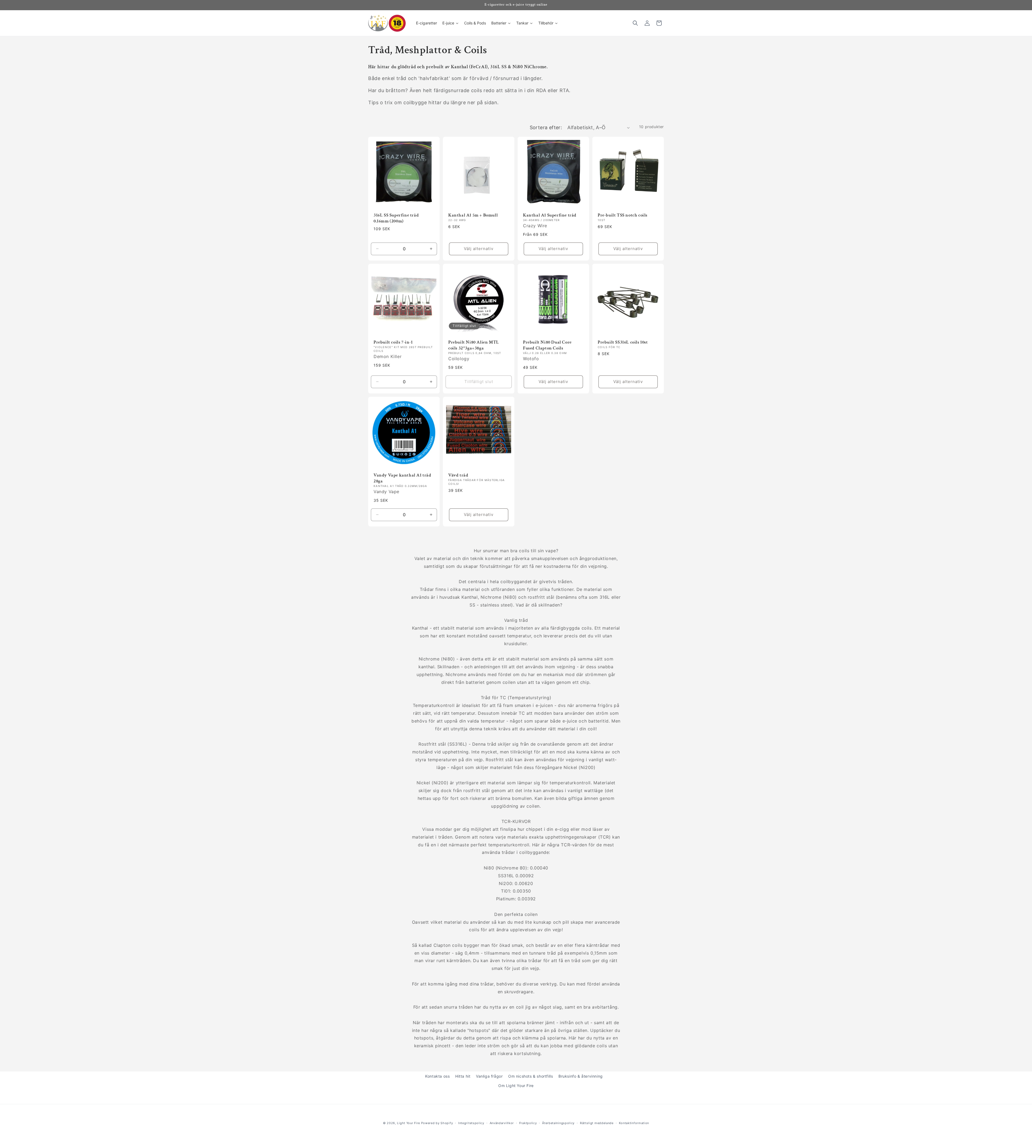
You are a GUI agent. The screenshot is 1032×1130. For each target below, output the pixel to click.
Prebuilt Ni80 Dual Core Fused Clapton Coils (547, 345)
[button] (635, 23)
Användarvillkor (502, 1123)
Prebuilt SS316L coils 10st (623, 342)
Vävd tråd (458, 475)
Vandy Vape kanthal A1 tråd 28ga (402, 478)
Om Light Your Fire (516, 1085)
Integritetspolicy (471, 1123)
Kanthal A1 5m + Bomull (473, 215)
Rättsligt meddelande (597, 1123)
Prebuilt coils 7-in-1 (393, 342)
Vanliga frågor (489, 1076)
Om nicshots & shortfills (530, 1076)
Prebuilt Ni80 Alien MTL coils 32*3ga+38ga (473, 345)
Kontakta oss (437, 1076)
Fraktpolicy (528, 1123)
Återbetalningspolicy (558, 1123)
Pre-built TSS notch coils (622, 215)
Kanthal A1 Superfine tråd (549, 215)
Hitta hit (462, 1076)
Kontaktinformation (634, 1123)
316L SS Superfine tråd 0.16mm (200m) (396, 218)
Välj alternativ (478, 248)
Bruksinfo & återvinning (580, 1076)
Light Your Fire (408, 1123)
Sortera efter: (546, 127)
